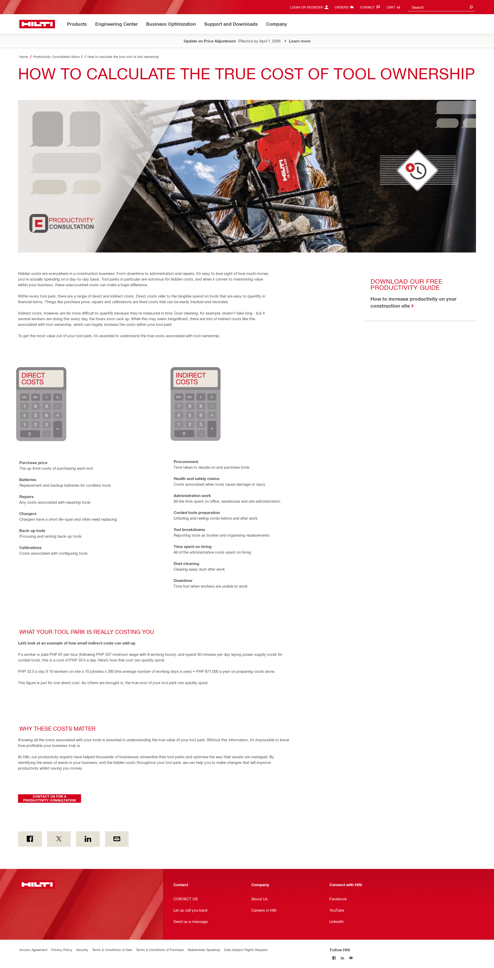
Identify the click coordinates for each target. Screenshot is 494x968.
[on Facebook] (30, 839)
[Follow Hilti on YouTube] (351, 958)
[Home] (37, 24)
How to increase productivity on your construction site (413, 302)
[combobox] (441, 7)
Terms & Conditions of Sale (112, 950)
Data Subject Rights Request (246, 950)
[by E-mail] (117, 839)
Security (82, 950)
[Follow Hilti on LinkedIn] (342, 958)
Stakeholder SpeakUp (204, 950)
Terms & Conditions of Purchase (160, 950)
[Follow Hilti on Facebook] (334, 958)
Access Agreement (33, 950)
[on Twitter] (59, 839)
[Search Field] (471, 7)
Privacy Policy (61, 950)
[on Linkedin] (88, 839)
